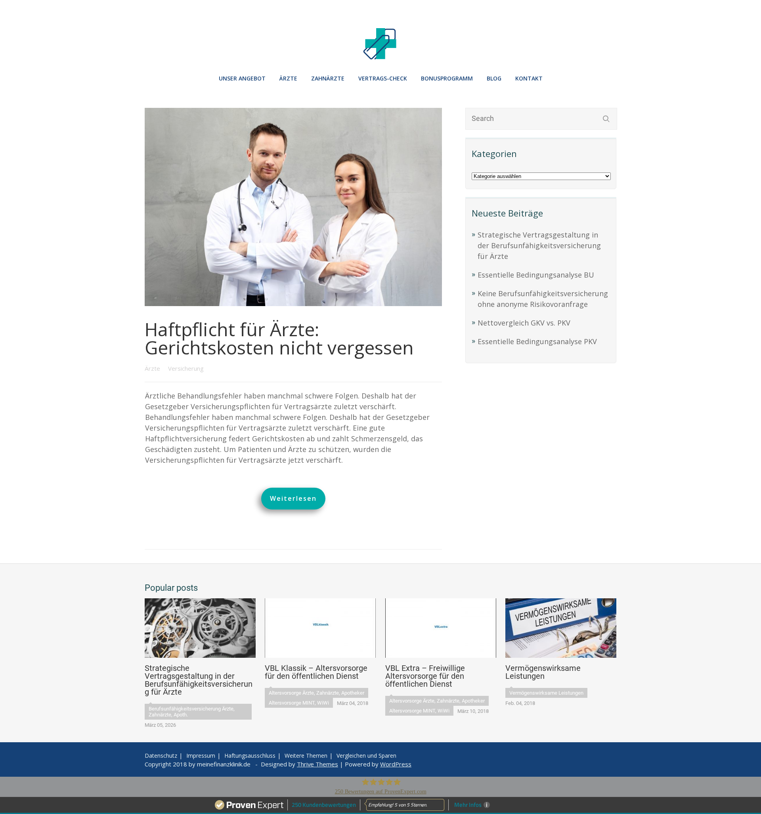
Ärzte (153, 368)
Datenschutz (161, 755)
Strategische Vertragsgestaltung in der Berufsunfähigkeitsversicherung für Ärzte (539, 245)
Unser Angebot (242, 78)
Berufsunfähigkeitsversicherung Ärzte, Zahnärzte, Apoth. (192, 712)
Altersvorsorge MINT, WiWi (299, 703)
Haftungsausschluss (249, 755)
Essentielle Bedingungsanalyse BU (536, 275)
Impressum (200, 755)
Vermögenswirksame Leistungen (546, 693)
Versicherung (186, 368)
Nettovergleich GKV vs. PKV (524, 323)
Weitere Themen (306, 755)
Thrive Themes (317, 764)
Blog (494, 78)
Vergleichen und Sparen (366, 755)
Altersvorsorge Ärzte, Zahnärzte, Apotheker (316, 693)
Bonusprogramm (447, 78)
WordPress (395, 764)
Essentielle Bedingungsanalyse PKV (537, 341)
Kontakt (529, 78)
